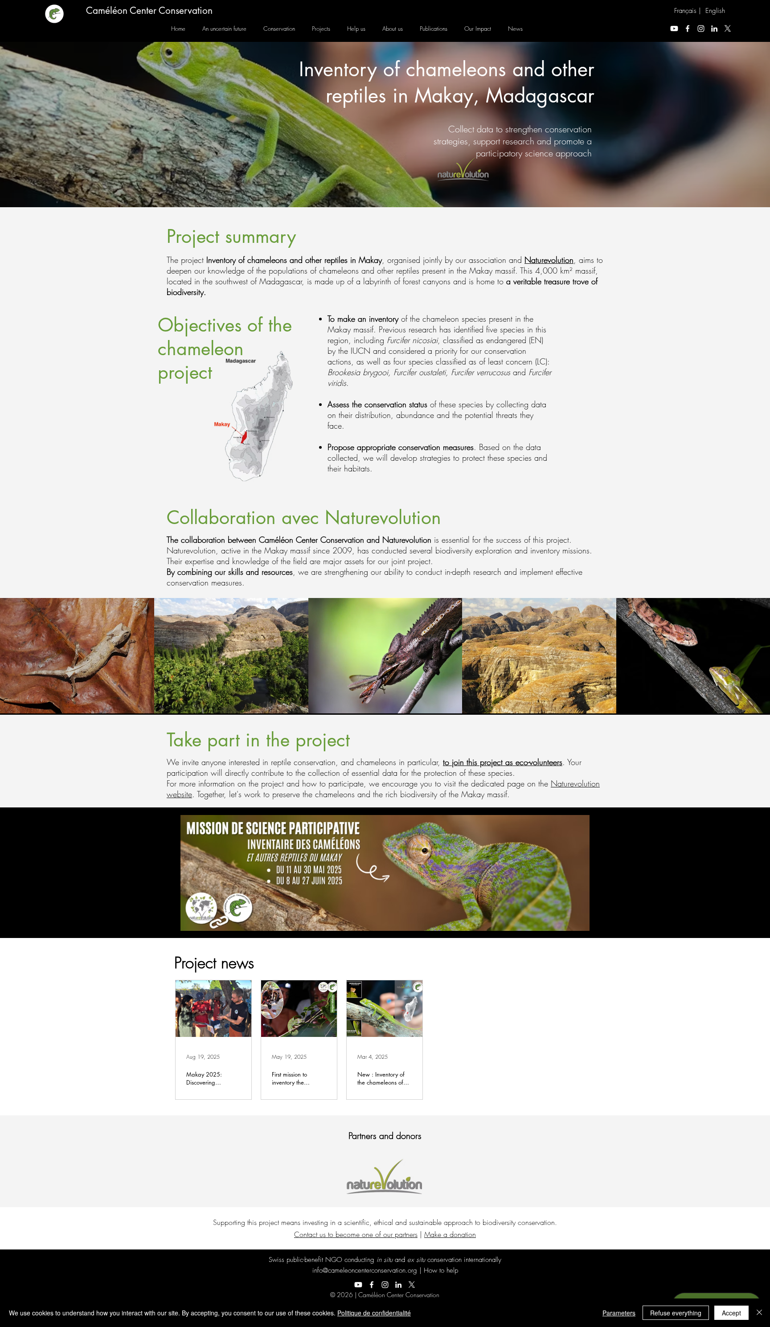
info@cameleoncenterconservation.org (364, 1270)
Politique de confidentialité (374, 1312)
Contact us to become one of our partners (356, 1234)
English (715, 10)
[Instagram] (700, 28)
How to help (441, 1270)
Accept (731, 1312)
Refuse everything (675, 1312)
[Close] (759, 1313)
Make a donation (450, 1234)
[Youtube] (674, 28)
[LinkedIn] (714, 28)
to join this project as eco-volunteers (502, 762)
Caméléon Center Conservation (149, 10)
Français (685, 10)
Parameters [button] (618, 1312)
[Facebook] (687, 28)
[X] (727, 28)
